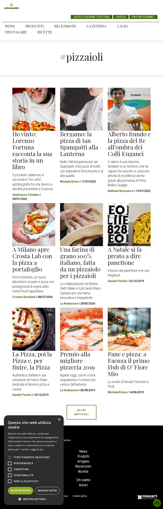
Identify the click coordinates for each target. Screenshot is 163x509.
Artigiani (83, 461)
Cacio (122, 26)
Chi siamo (83, 480)
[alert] (34, 460)
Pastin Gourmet (143, 17)
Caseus (120, 17)
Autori (83, 485)
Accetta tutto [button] (21, 490)
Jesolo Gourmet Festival (91, 17)
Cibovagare (11, 6)
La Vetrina (96, 26)
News (10, 26)
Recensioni (65, 26)
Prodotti (34, 26)
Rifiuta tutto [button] (47, 490)
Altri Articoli (81, 412)
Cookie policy (80, 496)
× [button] (59, 419)
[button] (34, 499)
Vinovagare (16, 32)
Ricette (44, 32)
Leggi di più (36, 449)
